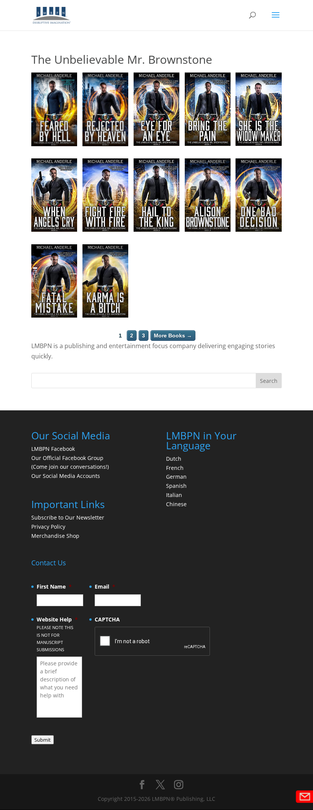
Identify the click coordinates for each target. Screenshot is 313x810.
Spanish (176, 485)
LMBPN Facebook (53, 448)
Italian (174, 495)
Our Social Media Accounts (65, 475)
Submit (42, 739)
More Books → (173, 335)
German (176, 476)
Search (269, 380)
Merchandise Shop (55, 535)
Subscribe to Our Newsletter (67, 517)
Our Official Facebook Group (67, 457)
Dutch (173, 458)
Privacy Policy (48, 526)
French (175, 467)
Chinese (176, 504)
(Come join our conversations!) (70, 466)
